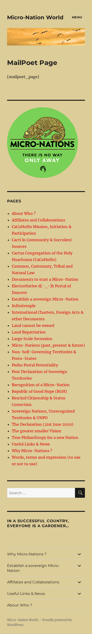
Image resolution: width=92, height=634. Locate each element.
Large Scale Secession (32, 338)
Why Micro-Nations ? (32, 450)
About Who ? (24, 213)
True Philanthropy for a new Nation (45, 437)
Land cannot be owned (33, 325)
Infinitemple (24, 305)
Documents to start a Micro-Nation (45, 279)
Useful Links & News (31, 444)
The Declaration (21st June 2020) (42, 424)
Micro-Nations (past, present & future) (48, 345)
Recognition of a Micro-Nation (41, 384)
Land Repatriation (29, 332)
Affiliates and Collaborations (38, 220)
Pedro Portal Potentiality (35, 365)
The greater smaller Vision (36, 431)
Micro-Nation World (35, 17)
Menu (77, 17)
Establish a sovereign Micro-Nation (45, 299)
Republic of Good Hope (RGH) (39, 391)
